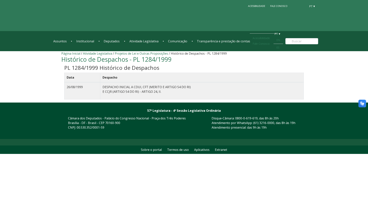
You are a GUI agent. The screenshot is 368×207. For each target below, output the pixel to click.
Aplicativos (201, 150)
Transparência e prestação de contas (223, 41)
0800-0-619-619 (246, 118)
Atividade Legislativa (144, 41)
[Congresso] (295, 6)
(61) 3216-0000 (263, 123)
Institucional (85, 41)
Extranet (221, 150)
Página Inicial (70, 53)
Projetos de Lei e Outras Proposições (141, 53)
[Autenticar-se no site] (305, 134)
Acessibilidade (256, 6)
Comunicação (177, 41)
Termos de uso (178, 150)
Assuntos (60, 41)
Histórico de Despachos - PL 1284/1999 (116, 59)
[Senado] (302, 6)
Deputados (112, 41)
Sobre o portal (151, 150)
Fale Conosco (279, 6)
